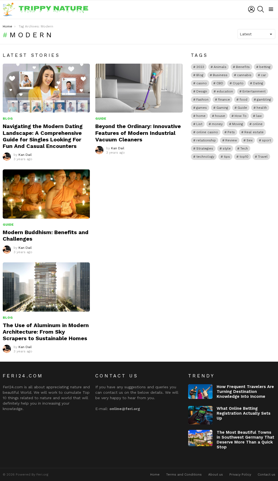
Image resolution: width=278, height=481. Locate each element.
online (257, 124)
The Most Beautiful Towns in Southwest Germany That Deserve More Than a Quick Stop (245, 439)
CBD (219, 83)
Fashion (202, 99)
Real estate (254, 132)
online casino (207, 132)
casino (201, 83)
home (201, 116)
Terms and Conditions (184, 474)
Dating (258, 83)
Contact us (266, 474)
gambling (264, 99)
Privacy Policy (240, 474)
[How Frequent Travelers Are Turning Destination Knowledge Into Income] (200, 391)
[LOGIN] (251, 9)
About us (215, 474)
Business (220, 75)
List (199, 124)
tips (227, 157)
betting (264, 67)
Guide (100, 118)
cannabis (244, 75)
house (220, 116)
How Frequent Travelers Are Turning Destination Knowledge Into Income (245, 391)
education (225, 91)
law (259, 116)
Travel (263, 157)
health (262, 108)
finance (224, 99)
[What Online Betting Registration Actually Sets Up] (200, 415)
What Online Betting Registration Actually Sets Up (243, 413)
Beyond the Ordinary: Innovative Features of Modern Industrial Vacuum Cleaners (138, 132)
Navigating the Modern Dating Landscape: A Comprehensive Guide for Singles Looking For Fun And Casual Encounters (43, 136)
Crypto (238, 83)
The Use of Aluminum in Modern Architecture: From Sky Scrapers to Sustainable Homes (46, 332)
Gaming (222, 108)
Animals (220, 67)
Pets (231, 132)
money (217, 124)
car (263, 75)
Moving (237, 124)
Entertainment (254, 91)
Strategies (204, 148)
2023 (200, 67)
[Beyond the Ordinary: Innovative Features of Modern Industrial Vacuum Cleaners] (138, 88)
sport (266, 140)
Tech (244, 148)
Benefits (243, 67)
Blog (8, 118)
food (243, 99)
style (227, 148)
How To (241, 116)
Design (201, 91)
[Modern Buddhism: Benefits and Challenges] (46, 194)
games (201, 108)
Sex (249, 140)
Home (155, 474)
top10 (243, 157)
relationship (206, 140)
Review (231, 140)
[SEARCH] (260, 9)
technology (205, 157)
